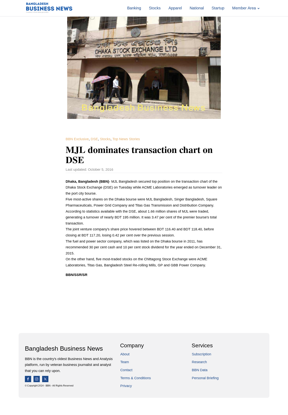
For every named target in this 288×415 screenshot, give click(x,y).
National (197, 8)
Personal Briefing (205, 378)
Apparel (175, 8)
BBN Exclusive (77, 139)
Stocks (155, 8)
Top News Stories (126, 139)
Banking (134, 8)
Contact (126, 370)
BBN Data (199, 370)
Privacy (126, 386)
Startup (218, 8)
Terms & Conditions (135, 378)
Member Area (244, 8)
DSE (94, 139)
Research (199, 362)
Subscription (201, 354)
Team (124, 362)
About (125, 354)
